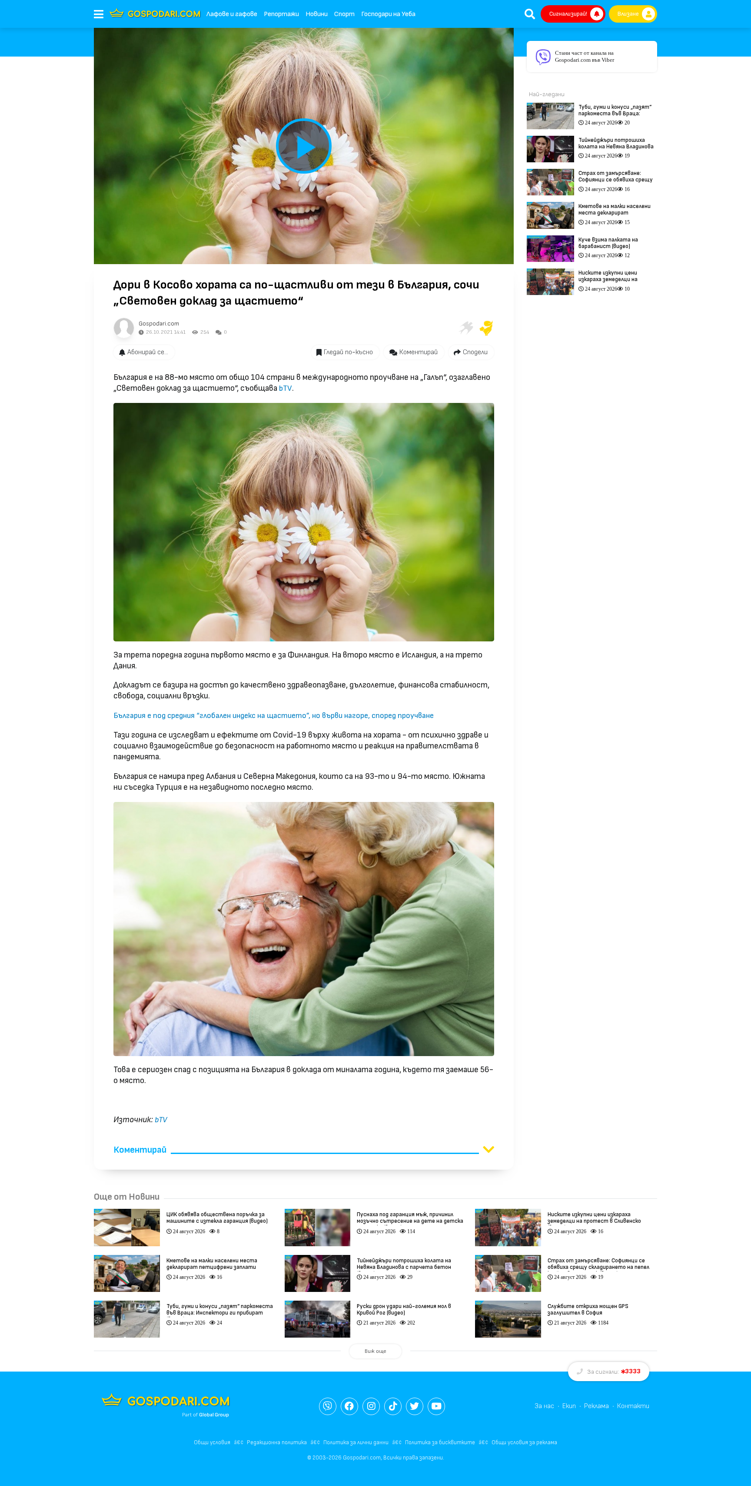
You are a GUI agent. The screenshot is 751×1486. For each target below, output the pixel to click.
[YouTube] (436, 1406)
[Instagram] (371, 1406)
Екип (569, 1406)
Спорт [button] (344, 14)
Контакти (633, 1406)
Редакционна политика (277, 1442)
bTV (285, 388)
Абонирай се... (147, 352)
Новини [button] (317, 14)
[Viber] (327, 1406)
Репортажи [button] (281, 14)
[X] (414, 1406)
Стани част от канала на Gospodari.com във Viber (584, 56)
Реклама (596, 1406)
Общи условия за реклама (524, 1442)
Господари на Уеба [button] (388, 14)
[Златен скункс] (486, 328)
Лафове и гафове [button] (231, 14)
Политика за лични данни (356, 1442)
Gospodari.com (159, 323)
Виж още (375, 1351)
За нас (544, 1406)
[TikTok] (393, 1406)
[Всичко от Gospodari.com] (123, 328)
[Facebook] (349, 1406)
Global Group (214, 1415)
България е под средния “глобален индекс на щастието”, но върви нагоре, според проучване (273, 715)
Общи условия (212, 1442)
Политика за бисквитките (440, 1442)
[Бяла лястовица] (465, 328)
